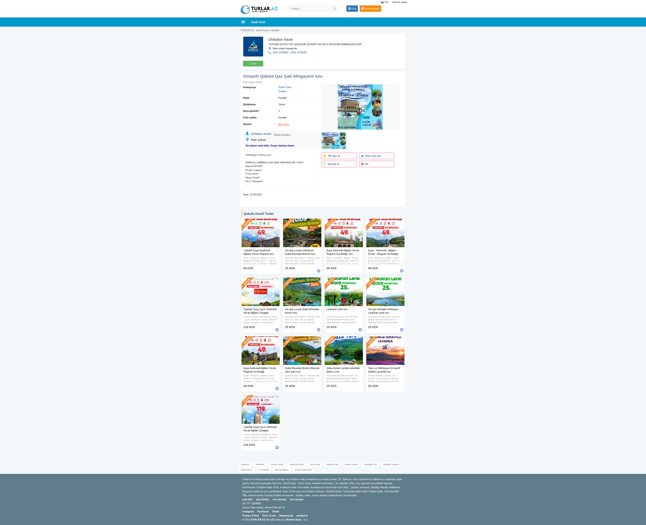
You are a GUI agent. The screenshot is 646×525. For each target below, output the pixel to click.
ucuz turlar (315, 464)
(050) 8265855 (281, 52)
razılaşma (302, 515)
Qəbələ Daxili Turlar (259, 213)
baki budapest (282, 469)
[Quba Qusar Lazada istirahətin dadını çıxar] (344, 340)
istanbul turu (332, 464)
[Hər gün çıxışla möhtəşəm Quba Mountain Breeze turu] (302, 223)
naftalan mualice (391, 464)
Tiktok (275, 511)
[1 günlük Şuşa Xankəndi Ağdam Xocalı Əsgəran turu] (261, 223)
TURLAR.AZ (247, 30)
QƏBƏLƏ (263, 162)
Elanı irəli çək (373, 156)
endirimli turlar (296, 464)
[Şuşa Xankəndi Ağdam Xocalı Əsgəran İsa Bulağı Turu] (344, 223)
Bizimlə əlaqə (399, 2)
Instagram (248, 511)
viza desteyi (279, 499)
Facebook (263, 511)
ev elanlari (263, 469)
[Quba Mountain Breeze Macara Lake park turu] (302, 340)
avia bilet (247, 499)
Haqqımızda (286, 515)
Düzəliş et (333, 164)
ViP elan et (334, 156)
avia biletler (262, 499)
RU (386, 2)
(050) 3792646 (298, 52)
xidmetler (260, 464)
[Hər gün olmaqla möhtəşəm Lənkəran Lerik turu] (385, 281)
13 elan (253, 63)
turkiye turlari (277, 464)
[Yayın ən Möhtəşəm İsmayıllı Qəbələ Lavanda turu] (385, 340)
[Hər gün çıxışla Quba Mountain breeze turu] (302, 281)
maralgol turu (370, 464)
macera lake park (303, 469)
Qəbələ (275, 30)
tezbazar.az (246, 469)
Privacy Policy (250, 515)
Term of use (269, 515)
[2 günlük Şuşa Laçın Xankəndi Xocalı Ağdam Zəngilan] (261, 281)
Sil (366, 164)
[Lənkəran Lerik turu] (344, 281)
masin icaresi (351, 464)
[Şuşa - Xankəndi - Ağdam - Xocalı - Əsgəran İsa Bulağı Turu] (385, 223)
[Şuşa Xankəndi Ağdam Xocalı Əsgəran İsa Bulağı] (261, 340)
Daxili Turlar (262, 30)
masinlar (245, 464)
